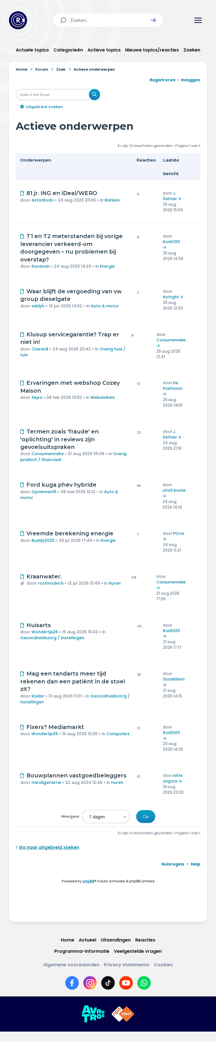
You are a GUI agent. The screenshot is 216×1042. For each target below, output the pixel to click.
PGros (178, 533)
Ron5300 (171, 242)
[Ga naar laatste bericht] (180, 199)
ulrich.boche (174, 490)
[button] (153, 20)
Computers (118, 734)
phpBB (88, 881)
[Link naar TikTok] (108, 983)
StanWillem (173, 679)
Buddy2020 (43, 540)
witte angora (173, 778)
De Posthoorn (172, 385)
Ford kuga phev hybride (61, 484)
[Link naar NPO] (122, 1014)
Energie (107, 266)
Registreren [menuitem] (163, 80)
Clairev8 (40, 349)
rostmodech (51, 583)
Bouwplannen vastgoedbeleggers (76, 775)
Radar (38, 696)
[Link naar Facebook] (72, 983)
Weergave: (71, 816)
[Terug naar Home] (18, 20)
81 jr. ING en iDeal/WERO (61, 193)
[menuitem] (172, 864)
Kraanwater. (44, 576)
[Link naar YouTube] (126, 983)
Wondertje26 (45, 632)
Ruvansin (41, 266)
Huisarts (38, 625)
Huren (115, 583)
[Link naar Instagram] (90, 983)
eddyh (38, 306)
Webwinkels (103, 397)
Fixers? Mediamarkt (55, 727)
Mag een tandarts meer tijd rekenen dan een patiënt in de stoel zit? (72, 681)
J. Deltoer (170, 196)
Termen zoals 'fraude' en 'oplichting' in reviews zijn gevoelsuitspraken (59, 439)
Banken (112, 200)
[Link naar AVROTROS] (93, 1014)
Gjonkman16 (44, 492)
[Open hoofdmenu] (198, 20)
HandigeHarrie (46, 782)
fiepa (37, 397)
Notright (171, 297)
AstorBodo (43, 200)
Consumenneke (171, 340)
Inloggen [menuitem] (190, 80)
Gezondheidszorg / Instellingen (52, 638)
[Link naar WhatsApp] (144, 983)
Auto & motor (105, 306)
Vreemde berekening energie (69, 533)
